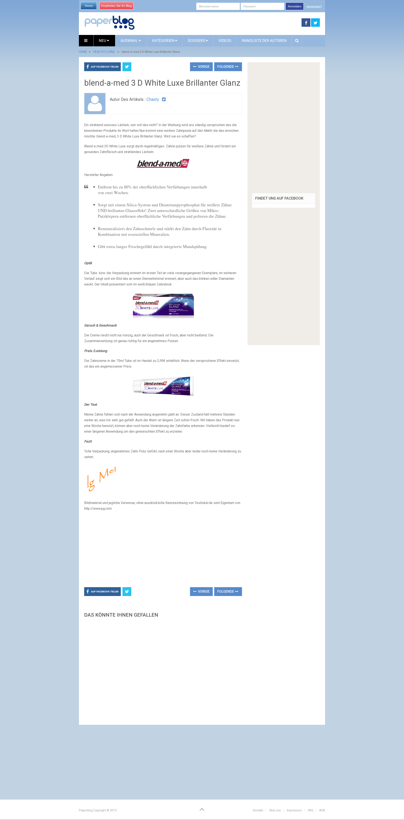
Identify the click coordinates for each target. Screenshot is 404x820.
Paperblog (86, 810)
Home (89, 5)
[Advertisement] (218, 22)
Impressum (294, 810)
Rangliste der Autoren (264, 40)
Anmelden (294, 6)
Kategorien (163, 40)
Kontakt (258, 810)
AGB (322, 810)
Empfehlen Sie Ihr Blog (116, 5)
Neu (103, 40)
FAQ (310, 810)
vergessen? (314, 6)
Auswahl (130, 40)
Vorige (203, 67)
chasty (152, 99)
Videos (225, 40)
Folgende (226, 67)
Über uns (275, 810)
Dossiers (196, 40)
